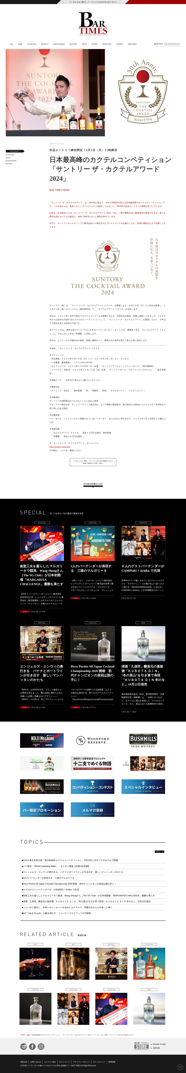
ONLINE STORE (159, 1044)
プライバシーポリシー (81, 1062)
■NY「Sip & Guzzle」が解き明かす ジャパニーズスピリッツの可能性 (56, 913)
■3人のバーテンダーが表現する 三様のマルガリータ (48, 878)
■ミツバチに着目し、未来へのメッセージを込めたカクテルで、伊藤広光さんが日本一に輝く (67, 907)
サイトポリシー (99, 1062)
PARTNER (132, 44)
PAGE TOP (180, 1067)
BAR (20, 44)
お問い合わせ (35, 1062)
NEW (84, 44)
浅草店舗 (156, 1048)
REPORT (73, 44)
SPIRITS (45, 44)
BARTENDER (59, 44)
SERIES (119, 44)
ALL (12, 44)
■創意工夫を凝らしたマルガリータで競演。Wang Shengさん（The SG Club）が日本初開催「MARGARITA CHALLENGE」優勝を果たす (88, 895)
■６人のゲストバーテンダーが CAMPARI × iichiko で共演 (50, 889)
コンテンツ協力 (50, 1062)
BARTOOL (107, 44)
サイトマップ (64, 1062)
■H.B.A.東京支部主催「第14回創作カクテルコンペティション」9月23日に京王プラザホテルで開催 (70, 860)
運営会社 (23, 1062)
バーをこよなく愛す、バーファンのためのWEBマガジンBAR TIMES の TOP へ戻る (93, 462)
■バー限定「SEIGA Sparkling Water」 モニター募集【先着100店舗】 (56, 866)
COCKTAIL (31, 44)
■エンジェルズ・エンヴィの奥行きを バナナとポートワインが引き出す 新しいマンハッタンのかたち (72, 872)
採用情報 (111, 1062)
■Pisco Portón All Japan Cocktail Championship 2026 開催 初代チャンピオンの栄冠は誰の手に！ (69, 884)
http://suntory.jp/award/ (59, 447)
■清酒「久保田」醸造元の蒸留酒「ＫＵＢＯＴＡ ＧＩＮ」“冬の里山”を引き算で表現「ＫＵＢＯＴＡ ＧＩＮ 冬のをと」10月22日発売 (86, 901)
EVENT (94, 44)
